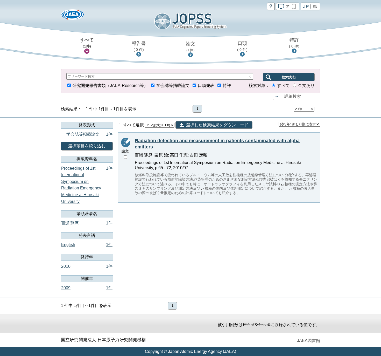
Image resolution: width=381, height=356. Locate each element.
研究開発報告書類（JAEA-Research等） (110, 85)
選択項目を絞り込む (86, 146)
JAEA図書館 (308, 340)
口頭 (242, 46)
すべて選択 (134, 125)
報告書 (139, 46)
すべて (87, 42)
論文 (190, 46)
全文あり (306, 85)
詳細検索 (292, 96)
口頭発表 (206, 85)
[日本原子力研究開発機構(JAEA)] (72, 16)
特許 (294, 42)
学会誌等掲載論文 (172, 85)
